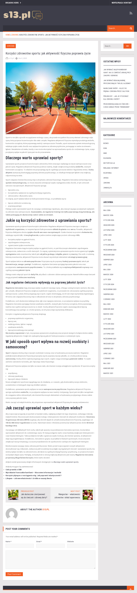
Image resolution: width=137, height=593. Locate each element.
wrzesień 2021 (108, 344)
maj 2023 (106, 304)
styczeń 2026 (108, 220)
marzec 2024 (108, 274)
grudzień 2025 (108, 225)
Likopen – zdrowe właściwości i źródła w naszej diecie (29, 478)
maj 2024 (106, 270)
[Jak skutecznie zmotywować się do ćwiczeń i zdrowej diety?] (13, 495)
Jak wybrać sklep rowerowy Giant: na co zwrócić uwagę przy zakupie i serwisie (117, 72)
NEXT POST (75, 491)
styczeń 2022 (108, 324)
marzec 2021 (108, 373)
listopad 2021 (108, 334)
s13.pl (45, 509)
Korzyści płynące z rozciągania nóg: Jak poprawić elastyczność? (33, 475)
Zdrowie (10, 46)
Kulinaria (107, 158)
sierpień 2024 (108, 260)
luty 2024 (107, 279)
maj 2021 (106, 363)
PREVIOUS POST (27, 491)
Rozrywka (107, 173)
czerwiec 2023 (108, 299)
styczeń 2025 (108, 245)
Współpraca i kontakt (122, 3)
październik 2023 (109, 289)
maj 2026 (106, 210)
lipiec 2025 (107, 235)
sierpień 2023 (108, 294)
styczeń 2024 (108, 284)
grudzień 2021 (108, 329)
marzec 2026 (108, 215)
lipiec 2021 (107, 353)
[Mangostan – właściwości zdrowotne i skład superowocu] (88, 495)
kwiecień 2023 (108, 309)
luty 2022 (107, 319)
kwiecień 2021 (108, 368)
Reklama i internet (111, 168)
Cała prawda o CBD (14, 470)
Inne (105, 153)
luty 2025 (107, 240)
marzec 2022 (108, 314)
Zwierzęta (107, 188)
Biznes (106, 143)
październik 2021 (109, 339)
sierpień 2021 (108, 349)
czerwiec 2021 (108, 358)
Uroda (106, 178)
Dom (105, 148)
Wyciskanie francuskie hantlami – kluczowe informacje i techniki (33, 473)
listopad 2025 (108, 230)
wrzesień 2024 (108, 255)
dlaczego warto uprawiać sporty (65, 462)
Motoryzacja (109, 163)
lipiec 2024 (107, 265)
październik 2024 (109, 250)
